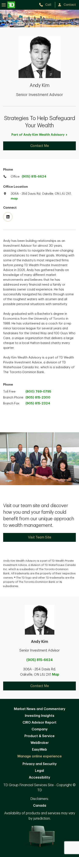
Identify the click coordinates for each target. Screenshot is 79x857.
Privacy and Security (40, 764)
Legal (39, 770)
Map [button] (55, 674)
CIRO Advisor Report (39, 722)
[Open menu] (8, 5)
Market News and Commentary (39, 709)
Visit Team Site (39, 537)
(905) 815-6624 (34, 176)
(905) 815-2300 (37, 397)
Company (40, 729)
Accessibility (39, 777)
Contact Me (39, 146)
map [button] (14, 198)
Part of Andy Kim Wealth (37, 134)
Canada (39, 805)
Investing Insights (39, 715)
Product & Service (39, 736)
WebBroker (40, 743)
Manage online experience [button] (39, 756)
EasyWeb (39, 749)
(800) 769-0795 (38, 391)
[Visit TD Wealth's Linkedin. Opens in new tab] (7, 217)
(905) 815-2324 (37, 403)
